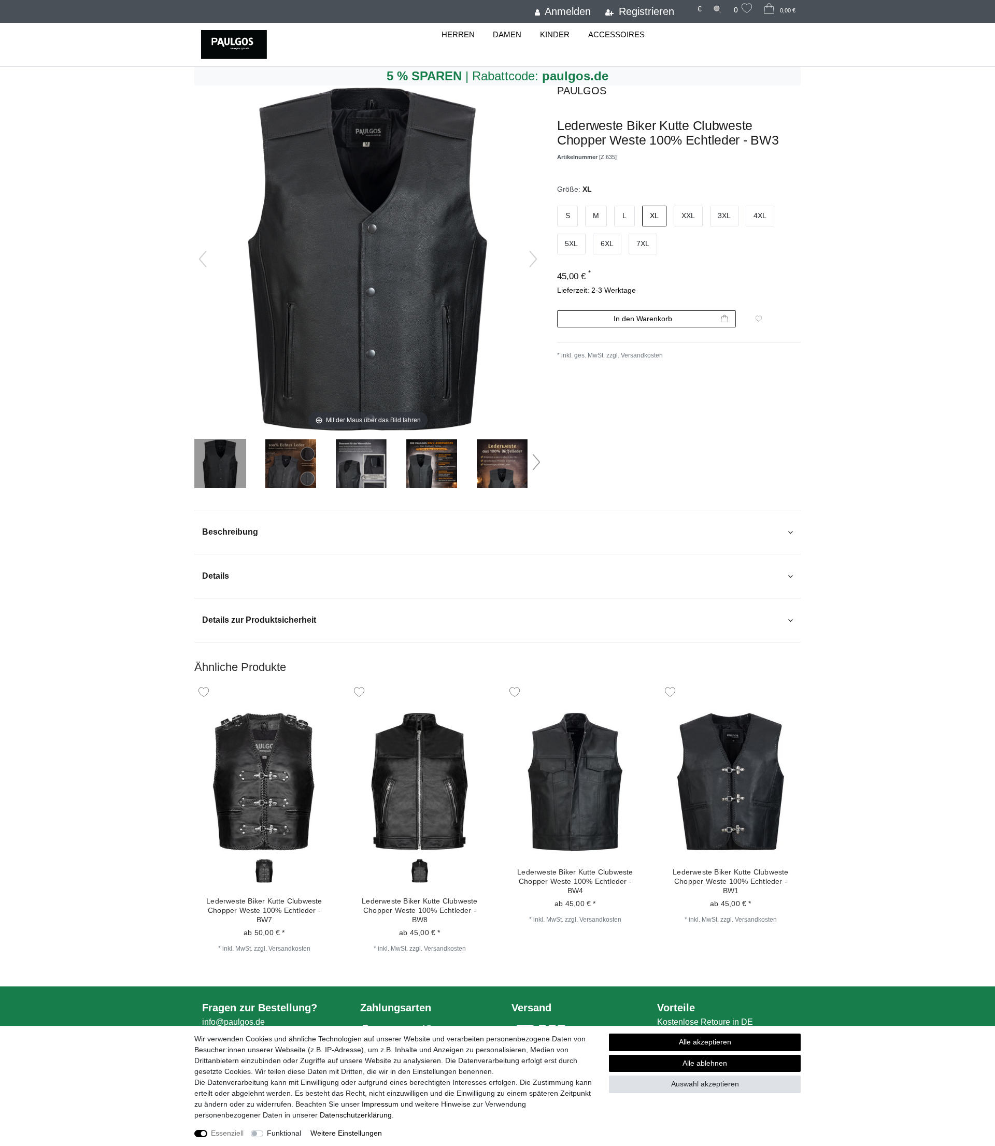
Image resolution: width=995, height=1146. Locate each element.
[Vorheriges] (202, 259)
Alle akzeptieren (705, 1042)
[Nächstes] (533, 259)
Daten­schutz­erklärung (356, 1115)
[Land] (685, 4)
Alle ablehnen (705, 1063)
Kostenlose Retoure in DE (705, 1022)
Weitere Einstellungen (346, 1133)
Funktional (284, 1133)
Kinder (555, 34)
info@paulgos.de (233, 1022)
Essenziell (227, 1133)
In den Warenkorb (643, 318)
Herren (458, 34)
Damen (507, 34)
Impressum (380, 1104)
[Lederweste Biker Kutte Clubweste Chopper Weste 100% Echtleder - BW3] (220, 465)
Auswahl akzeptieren (705, 1084)
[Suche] (717, 9)
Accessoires (616, 34)
